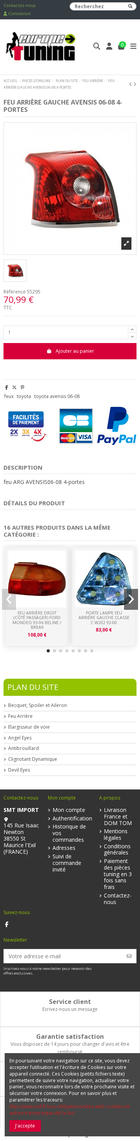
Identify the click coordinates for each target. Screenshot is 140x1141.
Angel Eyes (20, 738)
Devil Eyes (19, 770)
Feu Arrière (20, 716)
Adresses (63, 848)
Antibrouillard (23, 748)
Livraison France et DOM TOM (118, 816)
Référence (15, 292)
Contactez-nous (19, 5)
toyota (24, 396)
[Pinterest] (22, 387)
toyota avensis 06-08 (57, 396)
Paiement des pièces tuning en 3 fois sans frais (118, 874)
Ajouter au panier (75, 351)
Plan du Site (32, 687)
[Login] (109, 47)
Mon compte (68, 810)
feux (9, 396)
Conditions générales (117, 849)
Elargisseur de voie (29, 727)
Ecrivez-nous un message (70, 1009)
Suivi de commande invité (66, 863)
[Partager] (6, 387)
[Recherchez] (130, 6)
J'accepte (25, 1125)
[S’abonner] (129, 956)
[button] (48, 650)
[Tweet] (14, 387)
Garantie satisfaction (70, 1036)
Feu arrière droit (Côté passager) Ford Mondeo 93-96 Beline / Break (36, 620)
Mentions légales (116, 834)
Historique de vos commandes (69, 833)
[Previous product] (131, 84)
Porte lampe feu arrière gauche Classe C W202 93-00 (104, 617)
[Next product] (134, 84)
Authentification (72, 818)
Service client (70, 1001)
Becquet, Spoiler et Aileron (37, 705)
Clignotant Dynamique (32, 759)
